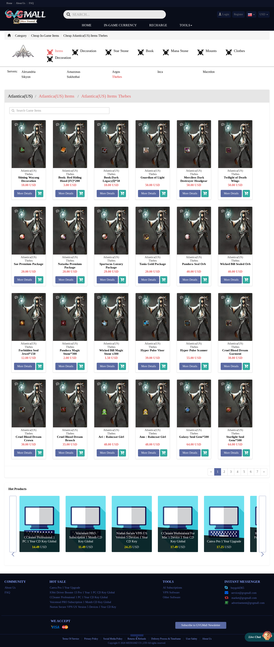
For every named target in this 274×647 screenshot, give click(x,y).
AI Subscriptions (172, 587)
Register (238, 14)
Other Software (171, 597)
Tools (185, 25)
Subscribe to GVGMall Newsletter (200, 625)
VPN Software (171, 592)
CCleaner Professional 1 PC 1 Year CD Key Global (79, 597)
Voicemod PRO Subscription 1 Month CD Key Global (85, 537)
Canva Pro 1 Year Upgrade (224, 541)
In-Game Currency (120, 25)
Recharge (158, 25)
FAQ (31, 3)
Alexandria (28, 71)
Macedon (209, 71)
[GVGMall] (25, 13)
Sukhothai (73, 76)
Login (225, 14)
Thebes (117, 76)
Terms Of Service (70, 638)
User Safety (191, 638)
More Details (24, 193)
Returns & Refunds (137, 638)
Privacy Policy (91, 638)
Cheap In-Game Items (45, 35)
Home (9, 3)
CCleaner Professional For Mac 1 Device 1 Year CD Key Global (178, 537)
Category (21, 35)
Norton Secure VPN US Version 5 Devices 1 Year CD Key (132, 537)
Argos (116, 71)
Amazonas (73, 71)
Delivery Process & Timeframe (166, 638)
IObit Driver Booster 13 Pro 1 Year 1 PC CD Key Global (82, 592)
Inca (160, 71)
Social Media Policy (112, 638)
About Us (20, 3)
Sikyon (25, 76)
